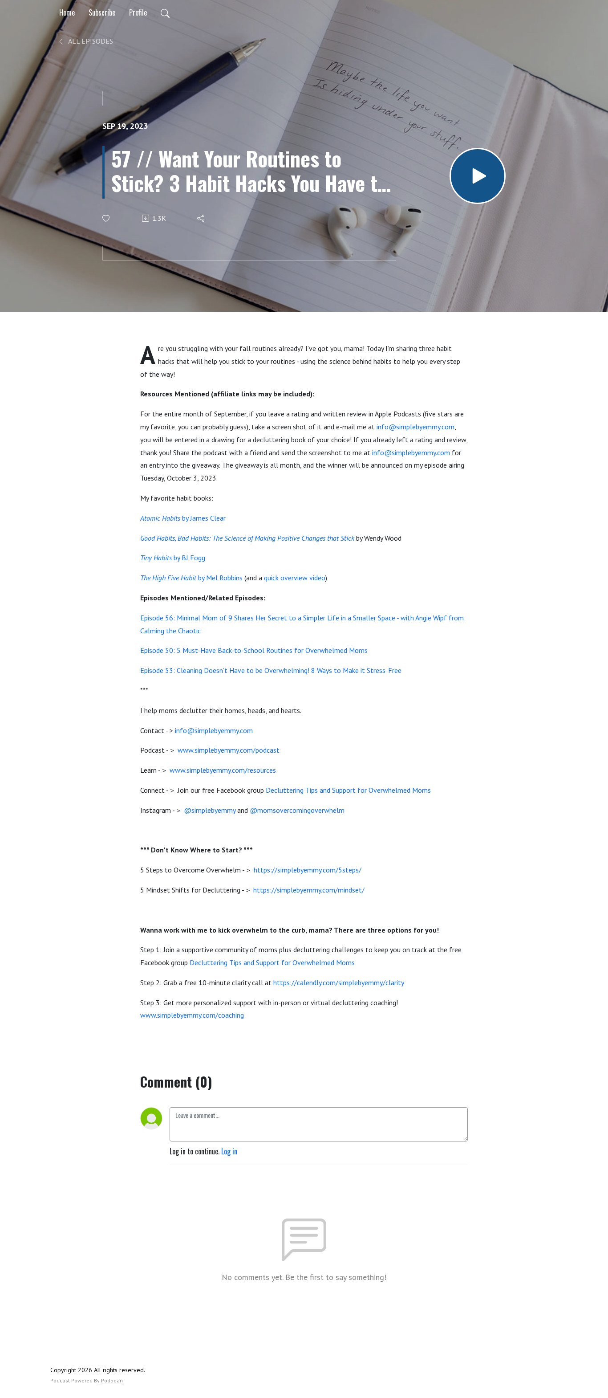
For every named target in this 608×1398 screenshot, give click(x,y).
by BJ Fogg (172, 557)
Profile (138, 12)
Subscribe (102, 12)
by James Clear (183, 518)
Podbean (112, 1380)
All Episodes (90, 41)
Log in (229, 1151)
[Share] (201, 218)
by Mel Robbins (191, 577)
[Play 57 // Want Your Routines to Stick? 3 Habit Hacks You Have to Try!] (478, 176)
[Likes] (106, 218)
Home (67, 12)
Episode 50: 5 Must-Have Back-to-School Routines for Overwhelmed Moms (254, 650)
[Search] (165, 12)
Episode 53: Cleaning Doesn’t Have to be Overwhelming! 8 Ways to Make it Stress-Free (270, 670)
